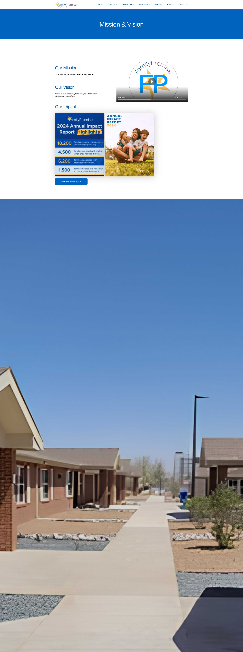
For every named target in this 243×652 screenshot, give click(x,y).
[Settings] (181, 97)
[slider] (152, 99)
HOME (100, 5)
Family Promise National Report (71, 182)
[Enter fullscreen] (185, 97)
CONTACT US (183, 5)
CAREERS (170, 5)
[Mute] (176, 97)
